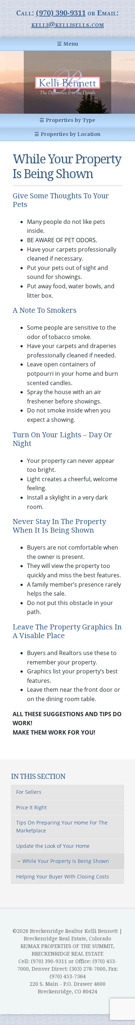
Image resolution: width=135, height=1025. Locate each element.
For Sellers (28, 792)
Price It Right (31, 807)
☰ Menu (67, 44)
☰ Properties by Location (67, 134)
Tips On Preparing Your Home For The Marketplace (62, 826)
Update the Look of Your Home (53, 846)
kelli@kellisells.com (67, 24)
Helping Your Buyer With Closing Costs (62, 876)
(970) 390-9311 (61, 13)
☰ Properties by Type (67, 120)
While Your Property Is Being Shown (66, 861)
